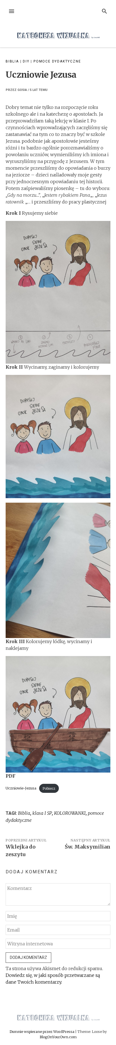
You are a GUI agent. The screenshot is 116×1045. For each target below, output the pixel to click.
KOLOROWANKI (70, 813)
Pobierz (49, 788)
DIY (26, 61)
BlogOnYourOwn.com (58, 1037)
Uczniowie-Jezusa (21, 788)
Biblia (12, 61)
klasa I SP (42, 813)
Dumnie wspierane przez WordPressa (42, 1031)
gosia (22, 90)
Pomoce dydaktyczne (57, 61)
